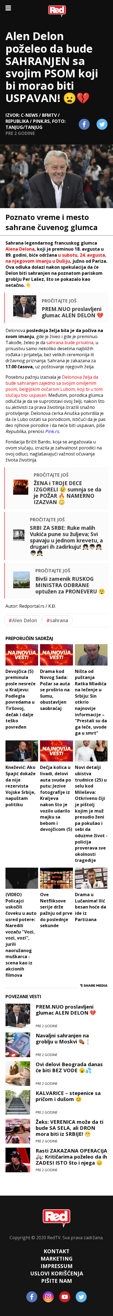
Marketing (57, 1258)
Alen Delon (23, 620)
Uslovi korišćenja (56, 1273)
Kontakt (56, 1251)
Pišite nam (56, 1280)
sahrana (57, 620)
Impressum (57, 1266)
